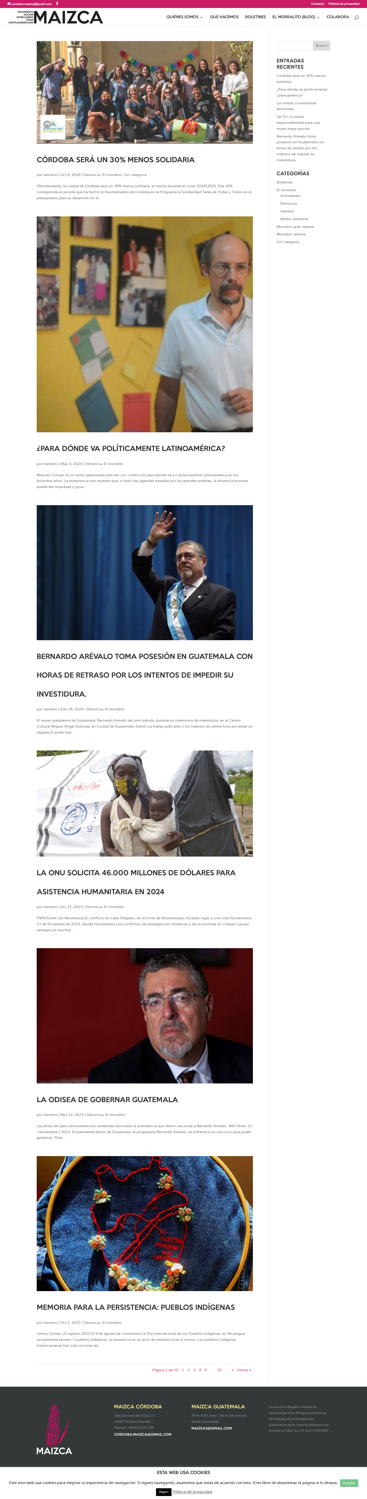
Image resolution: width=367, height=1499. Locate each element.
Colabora (338, 17)
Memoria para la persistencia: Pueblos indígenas (136, 1308)
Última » (244, 1370)
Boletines (255, 17)
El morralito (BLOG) (293, 17)
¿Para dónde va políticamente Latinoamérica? (131, 449)
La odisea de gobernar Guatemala (107, 1100)
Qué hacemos (224, 17)
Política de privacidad (344, 3)
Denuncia (92, 175)
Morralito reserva (291, 234)
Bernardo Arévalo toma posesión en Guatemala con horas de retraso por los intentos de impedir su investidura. (145, 676)
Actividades (290, 196)
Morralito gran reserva (295, 227)
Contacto (317, 3)
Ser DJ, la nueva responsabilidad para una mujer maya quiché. (298, 123)
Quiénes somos (182, 17)
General (287, 211)
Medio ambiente (294, 219)
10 (219, 1370)
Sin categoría (135, 175)
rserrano (50, 175)
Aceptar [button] (349, 1483)
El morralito (112, 175)
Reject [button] (164, 1492)
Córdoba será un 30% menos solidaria (116, 160)
